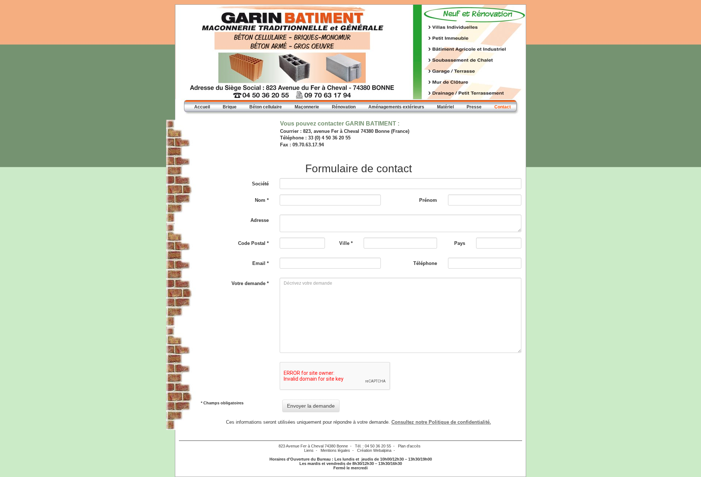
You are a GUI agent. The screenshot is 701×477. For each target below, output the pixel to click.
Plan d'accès (409, 446)
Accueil (202, 106)
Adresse (259, 220)
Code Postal (253, 243)
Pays (459, 243)
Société (260, 183)
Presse (474, 106)
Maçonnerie (307, 106)
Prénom (428, 200)
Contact (502, 106)
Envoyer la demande (311, 406)
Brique (230, 106)
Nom (262, 200)
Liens (309, 450)
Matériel (445, 106)
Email (260, 263)
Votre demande (250, 283)
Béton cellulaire (265, 106)
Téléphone (425, 263)
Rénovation (344, 106)
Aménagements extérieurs (396, 106)
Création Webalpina (374, 450)
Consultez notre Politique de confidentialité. (441, 422)
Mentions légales (335, 450)
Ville (346, 243)
